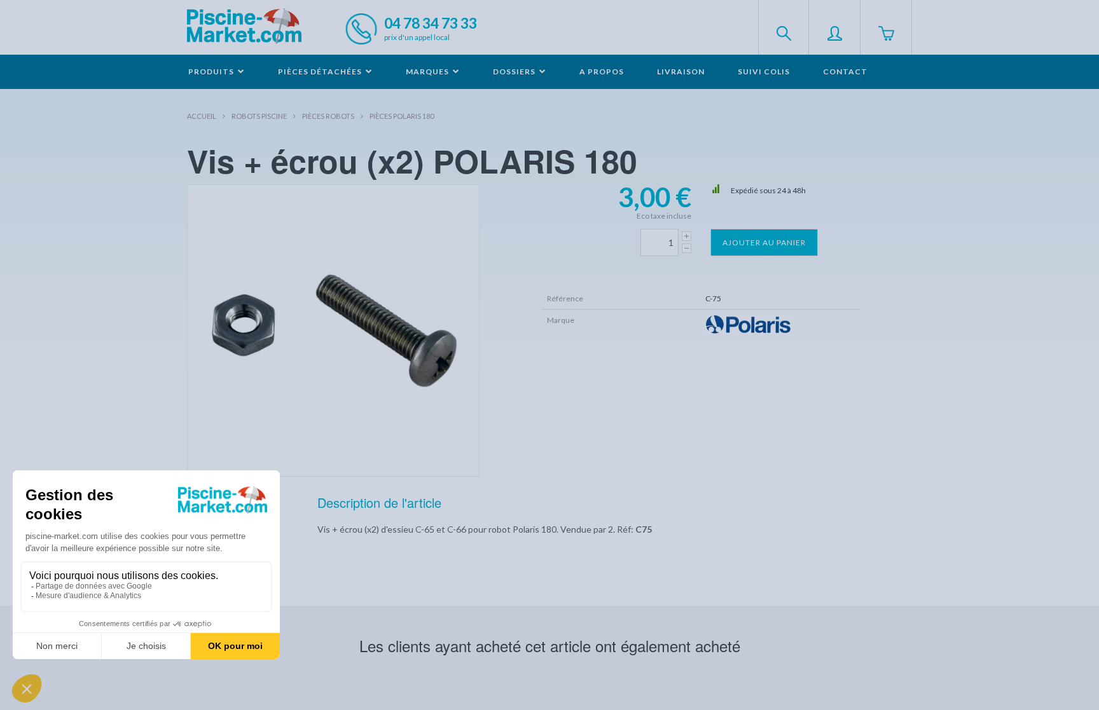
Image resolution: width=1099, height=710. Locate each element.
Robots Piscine (259, 116)
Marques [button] (428, 71)
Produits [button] (212, 71)
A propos (601, 71)
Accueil (201, 116)
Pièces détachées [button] (321, 71)
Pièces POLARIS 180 (402, 116)
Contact (845, 71)
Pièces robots (328, 116)
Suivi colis (764, 71)
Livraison (681, 71)
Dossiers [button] (515, 71)
